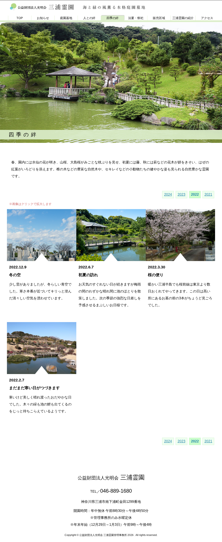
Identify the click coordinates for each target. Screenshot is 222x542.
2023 (181, 194)
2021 (208, 194)
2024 (168, 194)
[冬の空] (41, 257)
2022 (195, 194)
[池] (41, 370)
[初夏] (111, 257)
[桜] (180, 257)
